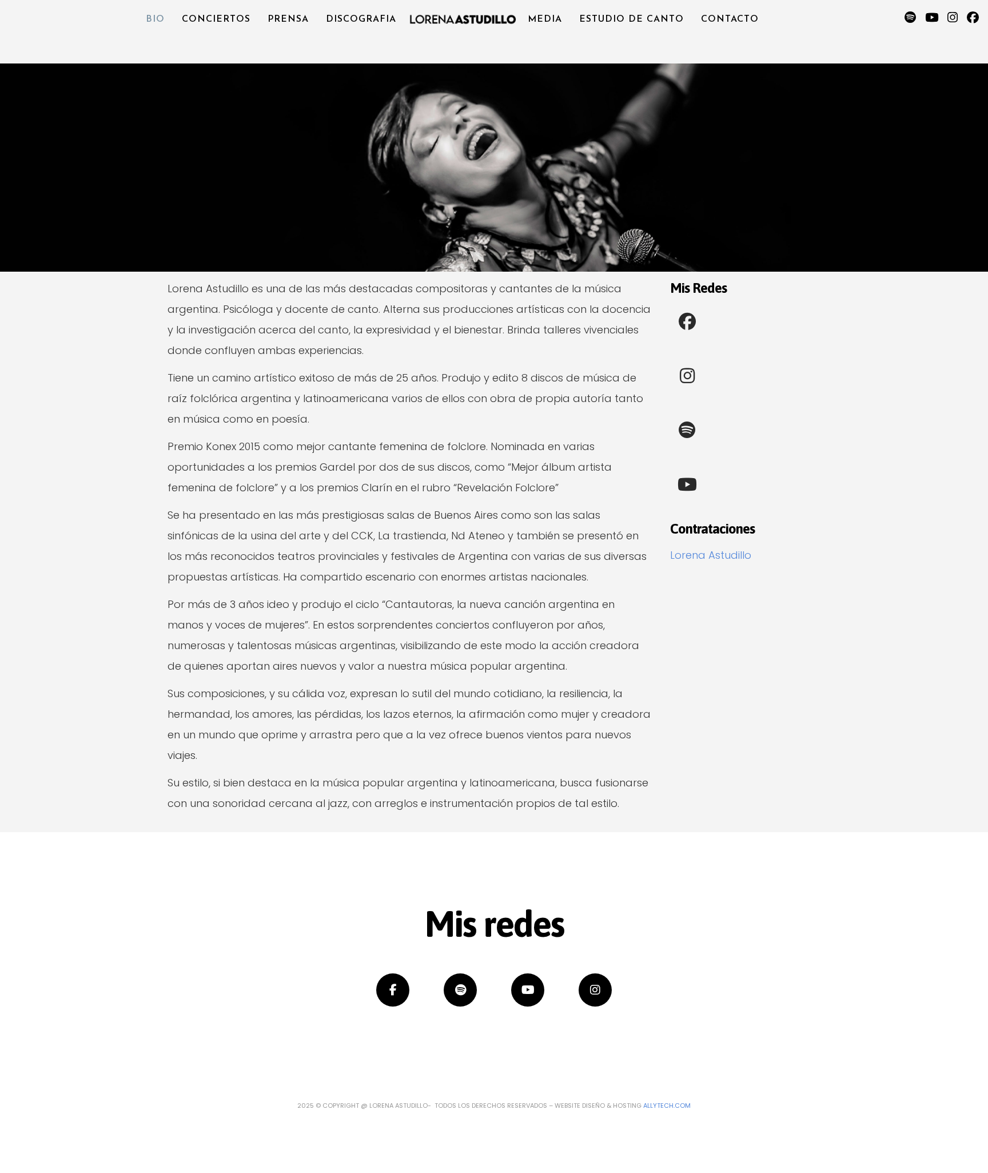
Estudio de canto (631, 19)
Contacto (730, 19)
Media (545, 19)
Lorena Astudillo (710, 555)
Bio (155, 19)
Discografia (361, 19)
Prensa (288, 19)
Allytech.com (667, 1105)
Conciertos (216, 19)
